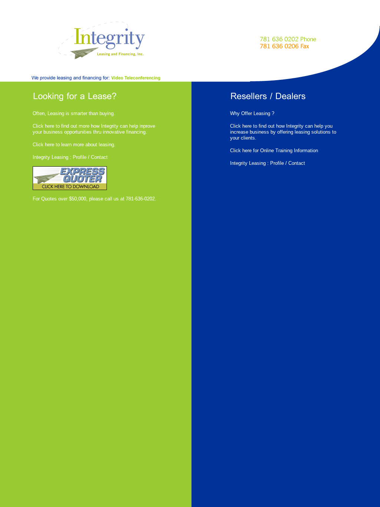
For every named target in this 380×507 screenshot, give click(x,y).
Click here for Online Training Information (274, 150)
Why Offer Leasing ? (252, 113)
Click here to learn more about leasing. (74, 144)
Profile (79, 157)
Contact (99, 157)
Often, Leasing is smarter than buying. (74, 113)
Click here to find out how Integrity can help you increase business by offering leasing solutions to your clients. (283, 132)
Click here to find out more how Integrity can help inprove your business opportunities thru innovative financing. (94, 129)
